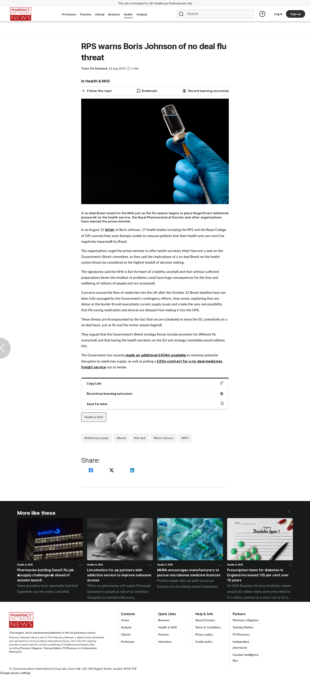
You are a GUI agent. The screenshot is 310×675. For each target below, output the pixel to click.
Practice (163, 634)
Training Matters (52, 648)
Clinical (125, 634)
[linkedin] (132, 471)
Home (125, 620)
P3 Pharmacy (70, 648)
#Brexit (121, 438)
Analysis (126, 627)
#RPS (185, 438)
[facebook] (91, 471)
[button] (288, 512)
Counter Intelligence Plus (246, 657)
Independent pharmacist (241, 644)
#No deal (140, 438)
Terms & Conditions (208, 627)
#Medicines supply (96, 438)
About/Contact (205, 620)
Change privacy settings (15, 673)
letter (110, 230)
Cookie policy (204, 641)
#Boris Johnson (164, 438)
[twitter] (112, 471)
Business (163, 620)
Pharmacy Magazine (31, 648)
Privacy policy (204, 634)
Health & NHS (93, 417)
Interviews (164, 641)
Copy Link (94, 383)
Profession (128, 641)
